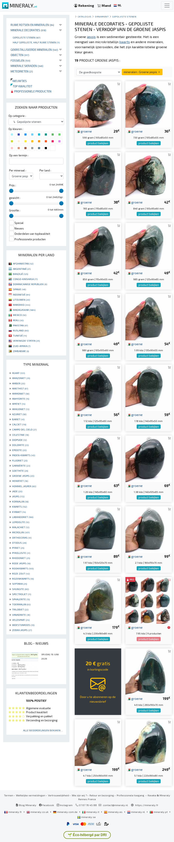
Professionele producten (32, 91)
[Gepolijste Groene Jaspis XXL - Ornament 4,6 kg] (148, 671)
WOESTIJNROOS (23, 624)
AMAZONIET (21, 377)
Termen (8, 795)
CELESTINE (20, 434)
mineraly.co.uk (39, 811)
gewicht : (14, 198)
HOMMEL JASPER (24, 486)
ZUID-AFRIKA (21, 345)
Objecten (20, 55)
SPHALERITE (21, 599)
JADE (17, 491)
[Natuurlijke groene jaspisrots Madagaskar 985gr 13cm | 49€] (148, 246)
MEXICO (19, 314)
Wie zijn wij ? (79, 795)
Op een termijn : (18, 155)
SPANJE (19, 289)
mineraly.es (115, 811)
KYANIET (19, 511)
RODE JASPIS (21, 563)
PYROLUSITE (21, 552)
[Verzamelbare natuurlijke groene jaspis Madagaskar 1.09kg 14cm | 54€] (148, 316)
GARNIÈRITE (21, 465)
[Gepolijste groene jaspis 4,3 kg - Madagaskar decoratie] (98, 600)
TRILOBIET (20, 609)
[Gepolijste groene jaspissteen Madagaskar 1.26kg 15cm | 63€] (98, 458)
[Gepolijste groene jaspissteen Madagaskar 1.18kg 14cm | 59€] (148, 387)
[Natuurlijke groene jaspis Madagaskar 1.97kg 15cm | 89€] (98, 529)
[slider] (11, 191)
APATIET (18, 403)
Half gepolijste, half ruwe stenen (36, 42)
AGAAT (18, 372)
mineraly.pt (160, 811)
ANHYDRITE (20, 398)
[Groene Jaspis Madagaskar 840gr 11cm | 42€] (148, 175)
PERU (18, 320)
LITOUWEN (21, 299)
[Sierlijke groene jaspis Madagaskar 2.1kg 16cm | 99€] (148, 529)
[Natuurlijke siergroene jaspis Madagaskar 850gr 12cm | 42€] (98, 246)
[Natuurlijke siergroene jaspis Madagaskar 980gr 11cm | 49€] (98, 316)
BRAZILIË (20, 273)
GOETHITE (20, 470)
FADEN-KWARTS (23, 455)
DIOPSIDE (19, 439)
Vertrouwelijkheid (58, 795)
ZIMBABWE (21, 351)
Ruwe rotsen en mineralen (32, 25)
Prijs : (12, 185)
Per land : (45, 170)
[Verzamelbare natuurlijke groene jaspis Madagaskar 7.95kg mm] (148, 600)
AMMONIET (20, 393)
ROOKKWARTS (23, 568)
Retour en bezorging (102, 795)
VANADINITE (21, 614)
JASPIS (18, 496)
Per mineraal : (17, 170)
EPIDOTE (19, 450)
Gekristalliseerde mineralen (34, 49)
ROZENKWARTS (23, 578)
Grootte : (14, 210)
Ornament (102, 16)
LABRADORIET (22, 516)
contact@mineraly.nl (115, 805)
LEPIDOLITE (20, 522)
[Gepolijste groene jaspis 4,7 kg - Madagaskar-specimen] (98, 742)
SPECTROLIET (21, 594)
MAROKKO (21, 304)
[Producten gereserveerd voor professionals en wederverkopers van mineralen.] (168, 627)
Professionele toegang (131, 795)
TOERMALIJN (21, 604)
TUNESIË (20, 335)
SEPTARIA (19, 583)
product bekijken (98, 143)
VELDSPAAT (20, 619)
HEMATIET (20, 480)
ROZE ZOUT (21, 573)
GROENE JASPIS (23, 475)
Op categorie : (17, 115)
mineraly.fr (15, 811)
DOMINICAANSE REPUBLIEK (30, 284)
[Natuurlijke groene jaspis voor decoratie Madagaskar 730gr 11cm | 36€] (148, 104)
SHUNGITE (20, 588)
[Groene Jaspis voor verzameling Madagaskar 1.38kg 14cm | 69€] (148, 458)
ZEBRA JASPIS (22, 629)
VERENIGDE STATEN (26, 340)
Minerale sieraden (27, 66)
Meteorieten (22, 71)
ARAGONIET (20, 409)
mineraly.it (93, 811)
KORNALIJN (20, 501)
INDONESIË (21, 294)
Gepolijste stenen (26, 37)
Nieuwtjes (19, 81)
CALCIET (19, 424)
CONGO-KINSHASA (25, 278)
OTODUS (19, 542)
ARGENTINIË (22, 268)
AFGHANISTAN (23, 263)
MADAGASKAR (24, 309)
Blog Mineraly (27, 805)
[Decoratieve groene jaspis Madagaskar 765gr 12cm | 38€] (98, 175)
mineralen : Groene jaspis (141, 72)
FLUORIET (19, 460)
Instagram (66, 805)
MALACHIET (20, 527)
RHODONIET (21, 557)
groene (86, 131)
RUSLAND (21, 330)
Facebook (48, 805)
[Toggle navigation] (167, 5)
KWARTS (19, 506)
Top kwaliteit (21, 86)
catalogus (84, 16)
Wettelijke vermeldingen (30, 795)
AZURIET (19, 414)
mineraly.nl (138, 811)
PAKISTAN (20, 325)
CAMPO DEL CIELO (24, 429)
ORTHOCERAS (21, 537)
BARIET (18, 419)
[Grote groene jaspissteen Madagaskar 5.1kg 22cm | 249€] (148, 742)
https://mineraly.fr (146, 805)
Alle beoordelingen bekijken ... (43, 730)
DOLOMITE (20, 444)
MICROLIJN (20, 532)
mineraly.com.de (67, 811)
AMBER (18, 383)
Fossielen (20, 60)
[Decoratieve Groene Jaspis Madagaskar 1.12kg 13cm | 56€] (98, 387)
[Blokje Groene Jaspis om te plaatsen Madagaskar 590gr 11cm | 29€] (98, 104)
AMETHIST (20, 388)
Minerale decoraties (28, 30)
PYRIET (18, 547)
